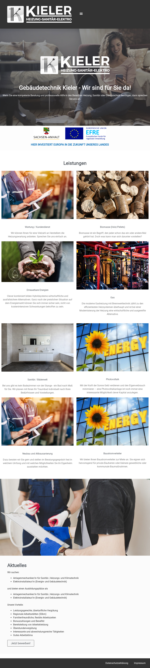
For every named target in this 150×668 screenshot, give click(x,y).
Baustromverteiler (112, 453)
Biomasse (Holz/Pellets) (112, 227)
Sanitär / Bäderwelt (37, 379)
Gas (112, 297)
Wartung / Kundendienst (37, 227)
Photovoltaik (112, 379)
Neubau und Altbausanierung (37, 453)
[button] (81, 13)
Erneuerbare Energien (37, 290)
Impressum (140, 663)
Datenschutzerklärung (116, 663)
